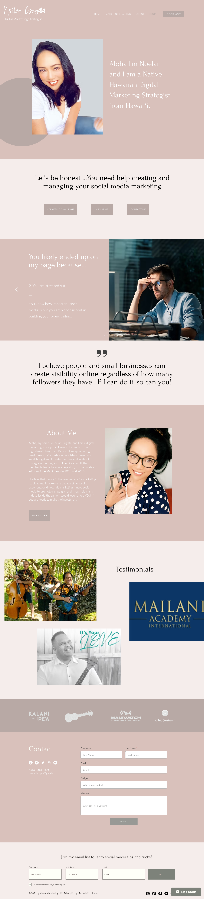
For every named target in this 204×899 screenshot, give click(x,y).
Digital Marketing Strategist (22, 19)
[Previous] (16, 289)
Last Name (131, 748)
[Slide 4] (114, 335)
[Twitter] (43, 763)
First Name (86, 748)
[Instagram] (49, 763)
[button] (50, 590)
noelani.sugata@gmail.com (43, 773)
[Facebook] (37, 763)
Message (85, 793)
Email (83, 763)
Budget (84, 778)
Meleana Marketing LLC (51, 893)
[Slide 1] (104, 335)
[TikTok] (31, 763)
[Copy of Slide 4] (117, 335)
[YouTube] (55, 763)
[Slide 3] (111, 335)
